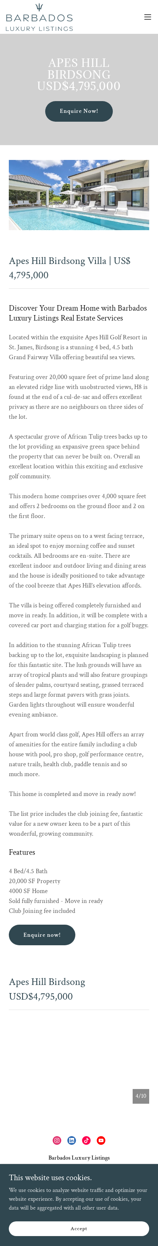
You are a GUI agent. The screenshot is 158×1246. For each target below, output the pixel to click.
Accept (79, 1228)
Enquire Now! (79, 111)
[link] (39, 17)
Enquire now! (42, 935)
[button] (147, 17)
